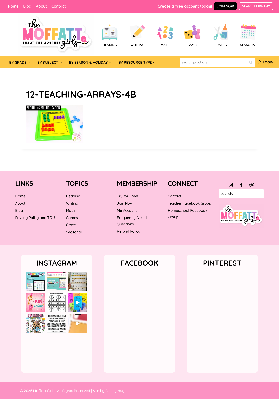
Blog (27, 6)
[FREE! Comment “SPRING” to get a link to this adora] (35, 323)
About (41, 6)
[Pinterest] (251, 184)
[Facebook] (241, 184)
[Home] (56, 34)
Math (70, 210)
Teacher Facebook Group (189, 203)
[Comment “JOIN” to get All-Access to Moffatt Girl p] (56, 281)
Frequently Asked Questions (132, 220)
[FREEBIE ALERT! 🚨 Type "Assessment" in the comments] (56, 302)
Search (251, 62)
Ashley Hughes (117, 390)
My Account (127, 210)
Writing (72, 203)
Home (13, 6)
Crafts (71, 225)
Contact (58, 6)
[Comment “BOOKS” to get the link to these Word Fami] (77, 302)
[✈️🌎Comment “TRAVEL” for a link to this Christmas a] (77, 323)
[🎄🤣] (56, 323)
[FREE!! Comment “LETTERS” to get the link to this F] (77, 281)
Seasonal (74, 232)
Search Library (256, 6)
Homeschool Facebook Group (187, 213)
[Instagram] (230, 184)
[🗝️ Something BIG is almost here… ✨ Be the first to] (35, 302)
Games (72, 217)
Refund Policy (128, 231)
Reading (73, 196)
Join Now (225, 6)
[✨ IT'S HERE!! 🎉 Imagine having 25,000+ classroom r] (35, 281)
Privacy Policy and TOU (35, 217)
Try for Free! (127, 196)
